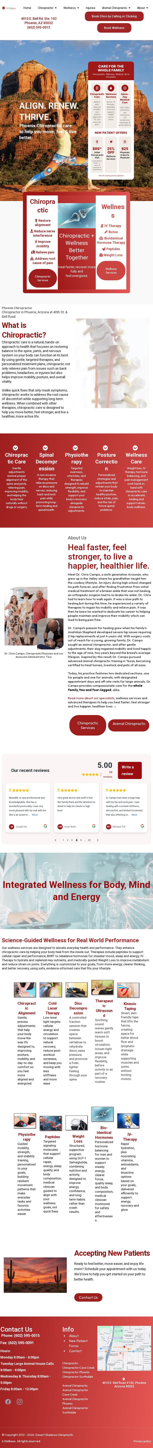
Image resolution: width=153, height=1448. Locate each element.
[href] (124, 1348)
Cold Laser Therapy (53, 1008)
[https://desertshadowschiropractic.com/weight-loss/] (76, 1122)
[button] (55, 8)
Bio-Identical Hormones (104, 1133)
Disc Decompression (78, 1008)
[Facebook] (8, 1402)
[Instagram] (19, 1402)
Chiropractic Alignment (27, 1008)
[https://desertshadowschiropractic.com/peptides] (51, 1123)
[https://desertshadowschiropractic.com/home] (9, 8)
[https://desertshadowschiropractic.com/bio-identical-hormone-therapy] (102, 1114)
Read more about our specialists (91, 698)
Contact (75, 1351)
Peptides (52, 1137)
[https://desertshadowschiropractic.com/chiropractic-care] (25, 989)
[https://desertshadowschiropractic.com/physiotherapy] (51, 989)
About (74, 1336)
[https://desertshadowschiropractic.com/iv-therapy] (128, 1120)
